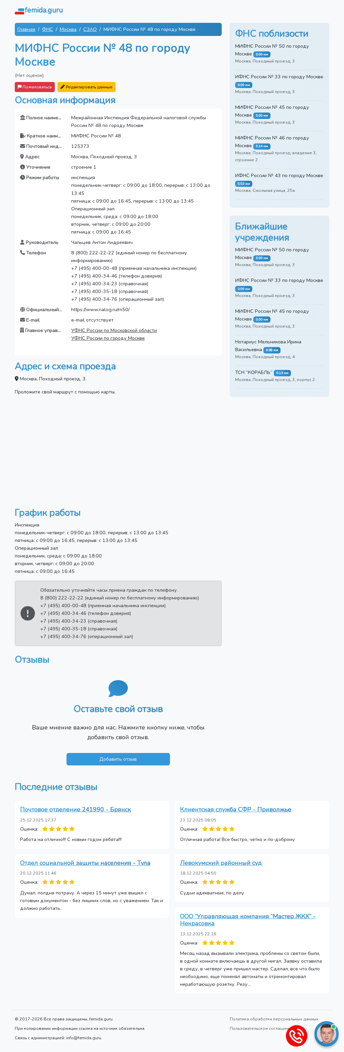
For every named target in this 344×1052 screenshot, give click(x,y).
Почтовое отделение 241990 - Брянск (75, 809)
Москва (68, 29)
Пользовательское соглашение (262, 1028)
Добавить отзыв (118, 759)
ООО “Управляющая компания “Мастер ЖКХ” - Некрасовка (248, 920)
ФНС (47, 29)
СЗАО (90, 29)
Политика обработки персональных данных (274, 1019)
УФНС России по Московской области (114, 330)
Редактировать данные (89, 87)
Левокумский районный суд (221, 863)
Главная (26, 29)
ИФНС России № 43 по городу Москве (279, 175)
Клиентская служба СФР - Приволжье (235, 809)
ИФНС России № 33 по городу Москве (279, 76)
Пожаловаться (37, 87)
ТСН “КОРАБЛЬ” (253, 372)
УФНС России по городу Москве (108, 338)
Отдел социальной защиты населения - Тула (85, 863)
